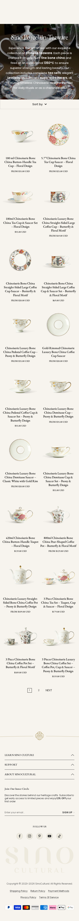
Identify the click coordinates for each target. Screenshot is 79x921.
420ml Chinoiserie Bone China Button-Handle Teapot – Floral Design (20, 542)
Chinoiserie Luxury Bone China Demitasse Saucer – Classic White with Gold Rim (20, 477)
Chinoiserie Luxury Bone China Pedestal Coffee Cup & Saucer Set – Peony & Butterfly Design (20, 414)
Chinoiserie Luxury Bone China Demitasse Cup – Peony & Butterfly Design (58, 412)
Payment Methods (58, 891)
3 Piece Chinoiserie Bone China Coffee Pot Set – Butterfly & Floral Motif (20, 663)
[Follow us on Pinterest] (39, 836)
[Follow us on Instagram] (29, 836)
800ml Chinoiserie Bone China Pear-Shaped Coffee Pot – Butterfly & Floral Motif (58, 542)
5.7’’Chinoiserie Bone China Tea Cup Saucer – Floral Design (58, 162)
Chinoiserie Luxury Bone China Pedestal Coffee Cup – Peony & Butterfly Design (20, 352)
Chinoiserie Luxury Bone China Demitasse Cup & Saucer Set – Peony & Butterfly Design (58, 479)
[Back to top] (68, 895)
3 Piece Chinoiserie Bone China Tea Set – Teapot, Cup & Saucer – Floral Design (58, 602)
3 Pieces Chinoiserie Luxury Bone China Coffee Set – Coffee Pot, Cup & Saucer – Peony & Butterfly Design (58, 665)
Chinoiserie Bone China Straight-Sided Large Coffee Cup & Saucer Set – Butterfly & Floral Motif (58, 289)
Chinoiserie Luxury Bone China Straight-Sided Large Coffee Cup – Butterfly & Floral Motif (58, 224)
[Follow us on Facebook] (19, 836)
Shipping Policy (19, 891)
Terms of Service (48, 897)
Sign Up (67, 812)
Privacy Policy (28, 897)
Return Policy (37, 891)
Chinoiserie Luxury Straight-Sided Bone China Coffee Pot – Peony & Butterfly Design (20, 602)
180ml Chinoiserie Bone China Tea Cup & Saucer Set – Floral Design (20, 222)
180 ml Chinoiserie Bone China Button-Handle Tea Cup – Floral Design (20, 162)
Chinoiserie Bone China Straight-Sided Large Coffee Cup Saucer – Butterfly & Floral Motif (20, 289)
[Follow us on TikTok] (59, 836)
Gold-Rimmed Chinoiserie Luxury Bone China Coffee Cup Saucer (58, 352)
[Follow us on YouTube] (49, 836)
